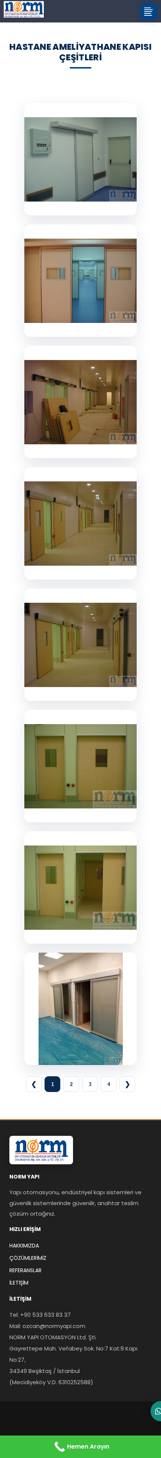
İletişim (18, 1282)
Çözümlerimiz (27, 1258)
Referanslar (25, 1270)
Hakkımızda (24, 1245)
